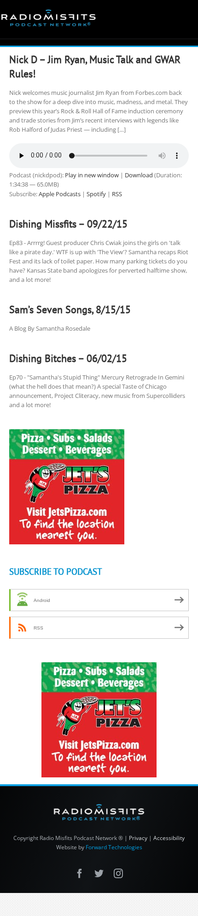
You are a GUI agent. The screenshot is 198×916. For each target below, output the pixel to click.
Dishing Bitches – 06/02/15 (68, 358)
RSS (117, 194)
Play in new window (92, 175)
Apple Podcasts (60, 194)
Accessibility (169, 838)
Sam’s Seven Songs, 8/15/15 (70, 309)
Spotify (96, 194)
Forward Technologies (114, 847)
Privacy (138, 838)
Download (139, 175)
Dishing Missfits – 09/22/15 (68, 223)
